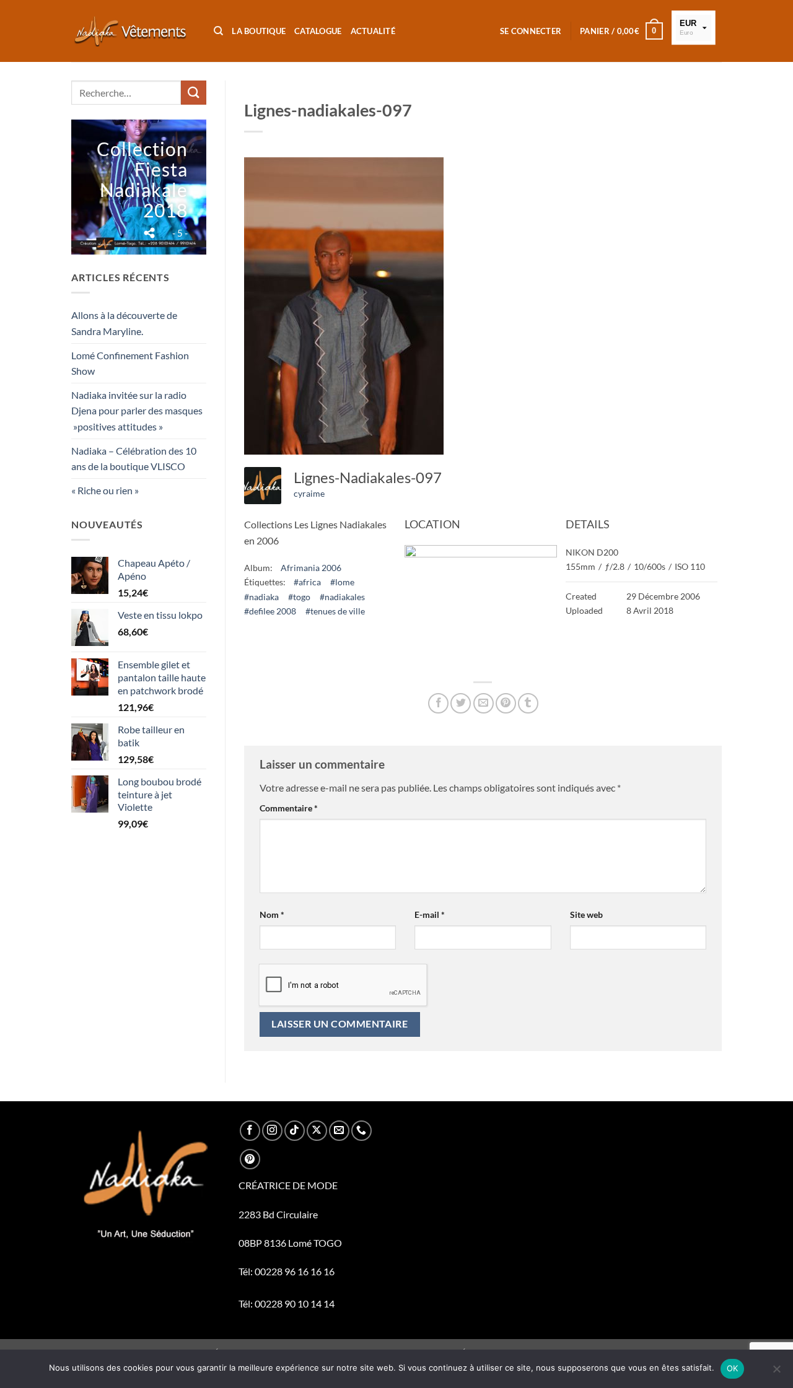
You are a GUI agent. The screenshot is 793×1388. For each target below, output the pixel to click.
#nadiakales (342, 596)
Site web (586, 914)
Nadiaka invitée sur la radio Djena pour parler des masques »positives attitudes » (137, 410)
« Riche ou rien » (105, 490)
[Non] (776, 1372)
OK (732, 1368)
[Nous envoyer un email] (339, 1130)
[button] (530, 31)
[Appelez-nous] (361, 1130)
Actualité (373, 31)
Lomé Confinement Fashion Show (130, 363)
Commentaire (289, 808)
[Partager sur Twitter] (460, 703)
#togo (299, 596)
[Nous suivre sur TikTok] (294, 1130)
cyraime (309, 493)
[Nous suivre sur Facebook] (250, 1130)
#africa (307, 582)
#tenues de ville (335, 611)
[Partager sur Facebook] (438, 703)
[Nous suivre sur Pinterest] (250, 1159)
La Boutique (259, 31)
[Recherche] (218, 31)
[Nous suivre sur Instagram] (272, 1130)
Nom (272, 914)
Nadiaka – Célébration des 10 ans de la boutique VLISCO (133, 459)
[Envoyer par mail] (483, 703)
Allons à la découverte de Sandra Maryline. (124, 323)
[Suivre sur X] (317, 1130)
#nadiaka (261, 596)
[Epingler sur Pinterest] (506, 703)
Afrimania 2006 (311, 567)
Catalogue (317, 31)
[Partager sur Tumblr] (528, 703)
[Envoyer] (193, 93)
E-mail (429, 914)
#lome (342, 582)
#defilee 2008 (270, 611)
